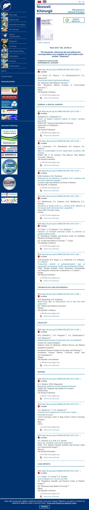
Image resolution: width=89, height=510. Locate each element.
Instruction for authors (17, 24)
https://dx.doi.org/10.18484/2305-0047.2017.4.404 (60, 379)
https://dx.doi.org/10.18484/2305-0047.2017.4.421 (60, 435)
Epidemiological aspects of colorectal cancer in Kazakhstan (59, 340)
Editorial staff (14, 20)
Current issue (6, 76)
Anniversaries (14, 66)
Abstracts (47, 42)
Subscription (13, 56)
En (83, 2)
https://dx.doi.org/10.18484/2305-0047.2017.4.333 (60, 70)
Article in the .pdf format (51, 98)
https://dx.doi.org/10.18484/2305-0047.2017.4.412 (60, 404)
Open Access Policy (16, 51)
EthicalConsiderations (14, 35)
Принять (44, 507)
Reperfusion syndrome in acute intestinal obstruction (57, 386)
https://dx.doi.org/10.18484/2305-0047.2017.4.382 (60, 254)
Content (40, 42)
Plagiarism (13, 41)
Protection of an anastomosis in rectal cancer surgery (57, 412)
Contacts (12, 61)
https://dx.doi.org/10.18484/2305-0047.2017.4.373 (60, 224)
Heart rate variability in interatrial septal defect (55, 443)
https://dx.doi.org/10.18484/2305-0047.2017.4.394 (60, 330)
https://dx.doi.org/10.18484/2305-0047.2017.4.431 (60, 471)
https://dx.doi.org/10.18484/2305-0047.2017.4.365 (60, 196)
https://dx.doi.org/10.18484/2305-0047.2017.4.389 (60, 294)
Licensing (12, 46)
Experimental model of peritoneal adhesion (53, 80)
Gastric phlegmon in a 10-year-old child (52, 479)
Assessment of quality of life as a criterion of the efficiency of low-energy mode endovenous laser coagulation (61, 207)
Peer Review (14, 29)
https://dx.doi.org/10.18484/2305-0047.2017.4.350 (60, 141)
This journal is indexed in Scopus (76, 11)
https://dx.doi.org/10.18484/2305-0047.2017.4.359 (60, 171)
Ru (80, 2)
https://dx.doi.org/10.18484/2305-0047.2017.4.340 (60, 111)
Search (3, 71)
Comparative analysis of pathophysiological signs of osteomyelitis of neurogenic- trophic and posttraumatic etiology (61, 265)
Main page (13, 15)
